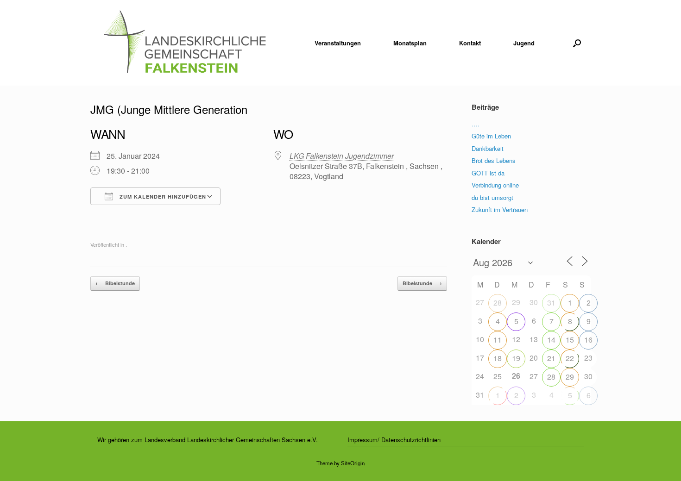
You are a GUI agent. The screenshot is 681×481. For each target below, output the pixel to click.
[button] (577, 43)
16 (588, 339)
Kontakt (470, 42)
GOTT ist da (488, 173)
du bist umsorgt (492, 197)
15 (570, 339)
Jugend (524, 42)
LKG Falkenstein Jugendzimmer (342, 155)
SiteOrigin (353, 463)
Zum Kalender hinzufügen (162, 196)
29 (570, 376)
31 (551, 302)
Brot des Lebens (494, 160)
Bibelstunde (115, 283)
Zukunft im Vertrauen (500, 209)
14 (551, 339)
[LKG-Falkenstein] (184, 43)
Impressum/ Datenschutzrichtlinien (394, 439)
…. (475, 123)
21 (551, 358)
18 (497, 358)
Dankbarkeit (488, 148)
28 (497, 302)
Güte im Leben (491, 135)
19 (516, 358)
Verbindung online (495, 185)
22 (570, 358)
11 (497, 339)
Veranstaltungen (338, 42)
